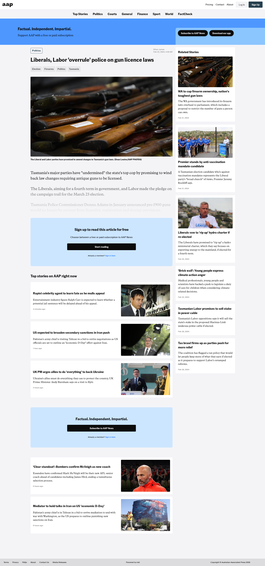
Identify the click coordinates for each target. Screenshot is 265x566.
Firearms (49, 68)
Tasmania (74, 68)
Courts (112, 14)
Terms (6, 562)
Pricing (209, 4)
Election (36, 68)
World (169, 14)
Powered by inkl (133, 562)
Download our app (221, 33)
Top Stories (80, 14)
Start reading (101, 246)
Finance (142, 14)
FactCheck (185, 14)
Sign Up (255, 4)
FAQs (24, 562)
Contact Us (44, 562)
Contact (220, 4)
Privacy (15, 562)
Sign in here (110, 256)
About (230, 4)
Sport (156, 14)
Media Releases (59, 562)
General (127, 14)
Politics (98, 14)
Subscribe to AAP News (193, 33)
